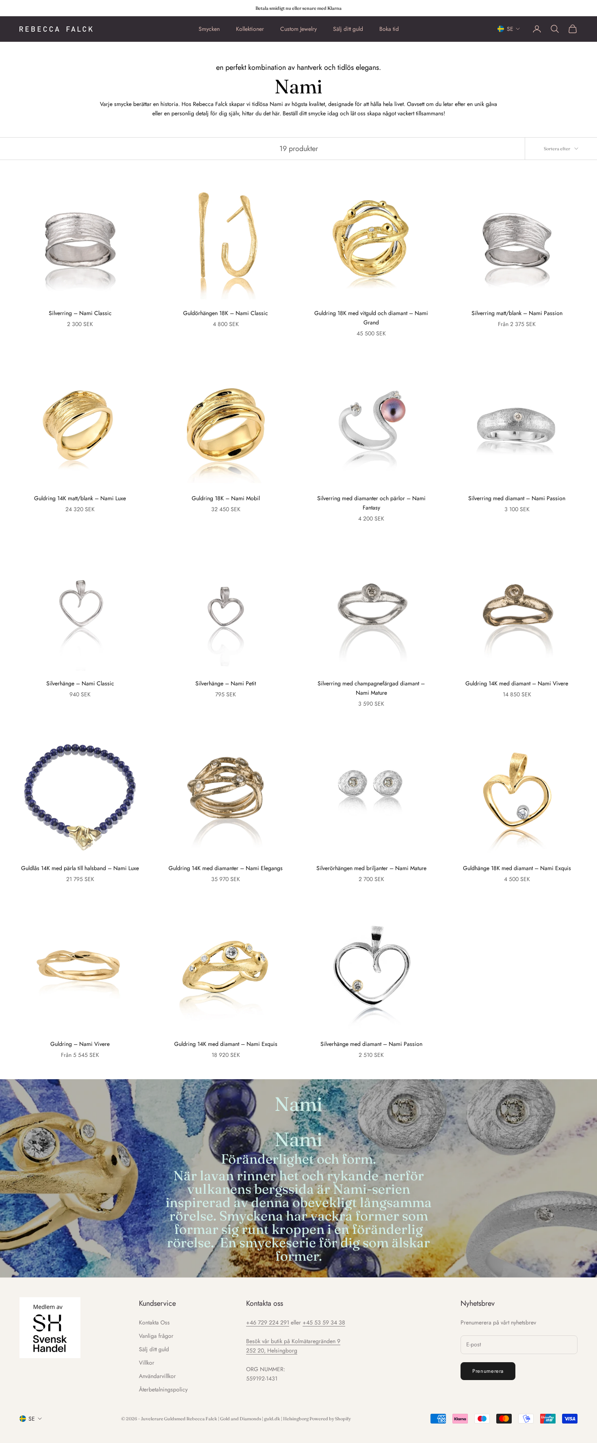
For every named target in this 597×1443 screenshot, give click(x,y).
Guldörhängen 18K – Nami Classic (225, 313)
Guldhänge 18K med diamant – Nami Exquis (517, 868)
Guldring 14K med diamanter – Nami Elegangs (226, 868)
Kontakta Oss (154, 1322)
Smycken (209, 29)
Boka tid (389, 29)
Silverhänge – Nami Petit (225, 683)
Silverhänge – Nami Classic (80, 683)
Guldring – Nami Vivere (80, 1044)
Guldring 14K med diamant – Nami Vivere (516, 683)
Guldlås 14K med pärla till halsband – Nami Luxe (80, 868)
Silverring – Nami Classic (80, 313)
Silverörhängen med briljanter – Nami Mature (371, 868)
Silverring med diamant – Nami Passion (516, 498)
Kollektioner (250, 29)
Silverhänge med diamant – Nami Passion (371, 1044)
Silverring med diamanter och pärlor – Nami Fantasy (371, 503)
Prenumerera (488, 1371)
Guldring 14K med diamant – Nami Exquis (225, 1044)
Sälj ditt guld (348, 29)
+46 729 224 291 (267, 1322)
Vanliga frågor (156, 1336)
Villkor (146, 1363)
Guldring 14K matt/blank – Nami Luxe (80, 498)
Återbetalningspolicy (163, 1389)
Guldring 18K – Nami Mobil (226, 498)
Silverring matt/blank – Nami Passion (517, 313)
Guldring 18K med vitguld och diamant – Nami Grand (371, 317)
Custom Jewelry (298, 29)
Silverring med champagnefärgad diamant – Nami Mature (371, 688)
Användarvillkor (157, 1376)
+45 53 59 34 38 (324, 1322)
